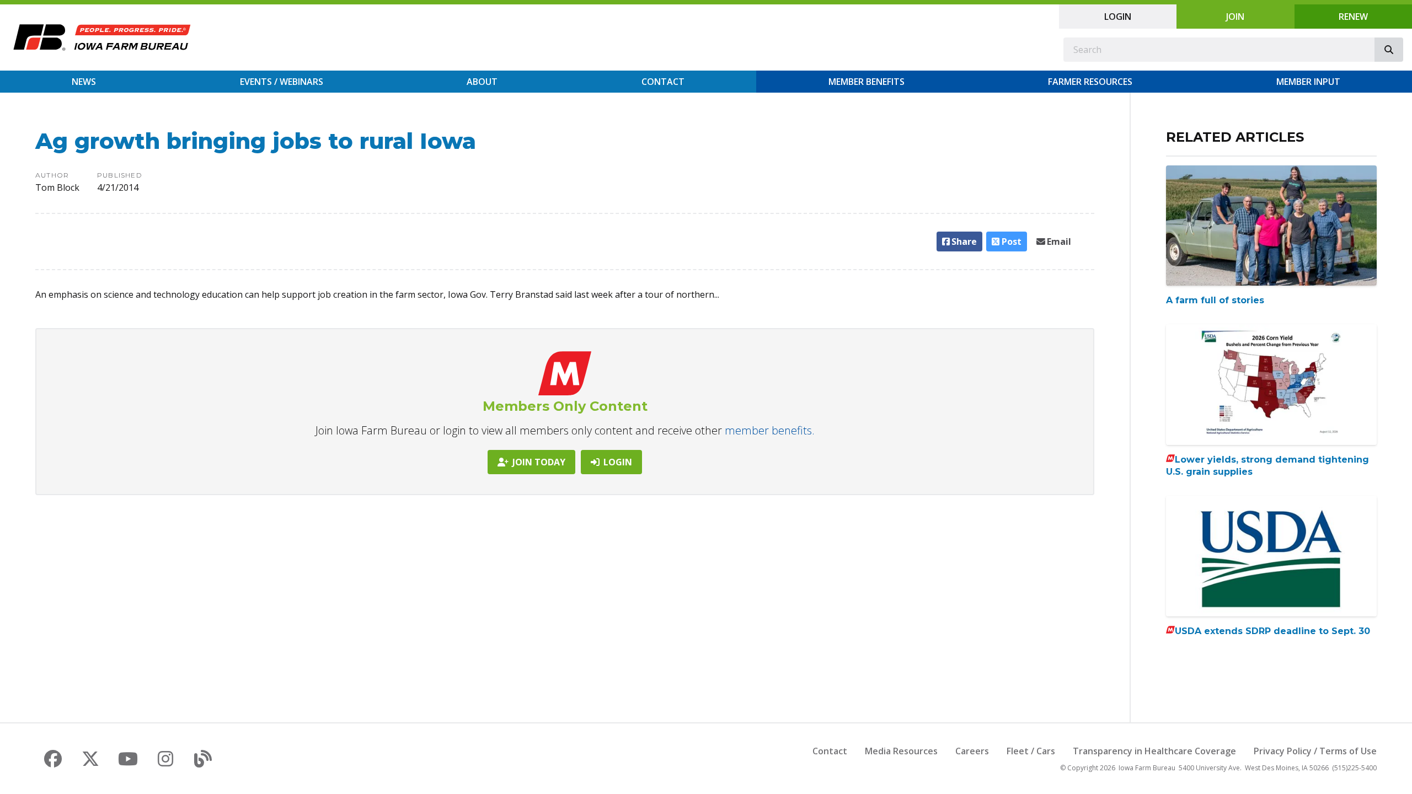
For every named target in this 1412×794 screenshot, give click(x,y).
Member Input (1308, 82)
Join (1235, 16)
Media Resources (901, 751)
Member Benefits (866, 82)
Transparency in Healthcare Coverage (1154, 751)
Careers (972, 751)
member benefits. (770, 430)
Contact (662, 82)
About (482, 82)
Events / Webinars (281, 82)
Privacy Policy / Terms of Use (1315, 751)
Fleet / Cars (1031, 751)
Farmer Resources (1090, 82)
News (84, 82)
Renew (1353, 16)
